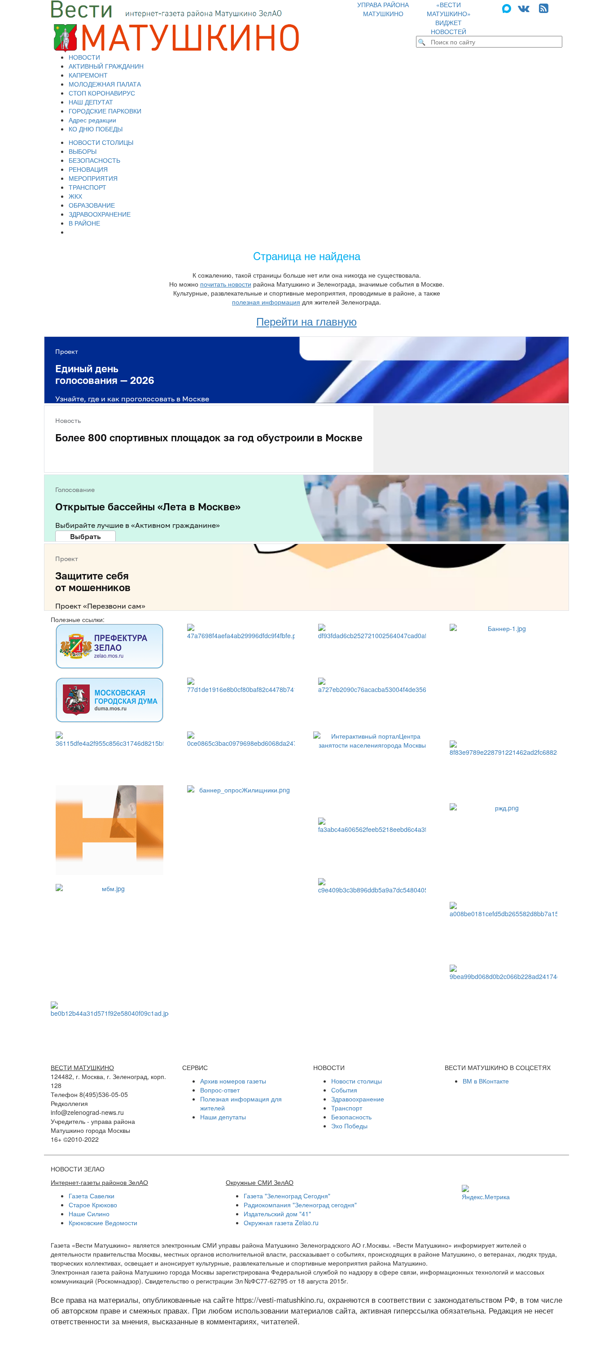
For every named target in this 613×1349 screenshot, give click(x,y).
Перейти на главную (306, 321)
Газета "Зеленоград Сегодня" (287, 1195)
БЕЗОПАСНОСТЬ (94, 160)
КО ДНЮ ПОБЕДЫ (96, 128)
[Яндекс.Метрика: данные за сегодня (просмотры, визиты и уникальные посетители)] (486, 1193)
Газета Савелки (91, 1195)
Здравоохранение (357, 1098)
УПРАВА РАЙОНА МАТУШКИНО (383, 9)
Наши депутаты (223, 1116)
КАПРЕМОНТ (88, 74)
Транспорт (346, 1107)
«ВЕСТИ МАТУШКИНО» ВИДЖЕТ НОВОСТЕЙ (449, 18)
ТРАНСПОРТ (87, 187)
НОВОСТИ (84, 56)
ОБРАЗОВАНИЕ (92, 204)
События (344, 1089)
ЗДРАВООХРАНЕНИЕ (100, 213)
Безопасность (351, 1116)
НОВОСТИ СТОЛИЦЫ (101, 142)
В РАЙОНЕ (84, 222)
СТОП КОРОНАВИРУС (102, 92)
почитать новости (225, 283)
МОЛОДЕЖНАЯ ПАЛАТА (105, 83)
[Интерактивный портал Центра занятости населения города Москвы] (372, 770)
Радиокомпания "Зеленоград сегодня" (300, 1204)
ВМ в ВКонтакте (486, 1080)
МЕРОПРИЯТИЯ (93, 178)
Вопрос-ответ (220, 1089)
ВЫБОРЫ (82, 151)
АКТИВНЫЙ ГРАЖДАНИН (106, 65)
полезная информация (266, 301)
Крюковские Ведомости (103, 1222)
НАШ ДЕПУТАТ (91, 101)
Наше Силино (89, 1213)
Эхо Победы (349, 1125)
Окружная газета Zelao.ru (281, 1222)
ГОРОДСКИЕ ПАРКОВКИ (105, 110)
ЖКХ (75, 195)
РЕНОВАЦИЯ (88, 169)
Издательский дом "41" (277, 1213)
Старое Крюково (93, 1204)
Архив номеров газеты (233, 1080)
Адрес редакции (92, 119)
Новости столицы (356, 1080)
